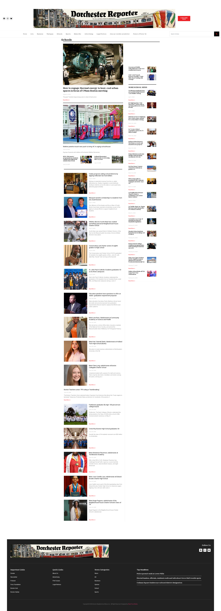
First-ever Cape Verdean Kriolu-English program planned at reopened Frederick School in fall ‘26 (136, 260)
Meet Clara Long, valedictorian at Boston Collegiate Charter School (102, 366)
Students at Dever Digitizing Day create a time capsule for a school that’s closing (136, 118)
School (97, 588)
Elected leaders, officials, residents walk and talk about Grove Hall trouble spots (169, 578)
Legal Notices (101, 34)
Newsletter (13, 577)
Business (40, 34)
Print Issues (56, 581)
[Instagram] (7, 18)
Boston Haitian (14, 592)
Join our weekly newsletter (120, 34)
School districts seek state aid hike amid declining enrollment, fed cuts (136, 155)
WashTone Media (133, 604)
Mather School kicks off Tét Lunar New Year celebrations (136, 273)
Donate (12, 573)
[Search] (216, 34)
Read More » (66, 100)
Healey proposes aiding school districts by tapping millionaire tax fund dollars (103, 175)
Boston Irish (14, 588)
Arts (31, 34)
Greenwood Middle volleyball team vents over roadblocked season (136, 68)
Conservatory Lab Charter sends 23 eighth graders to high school (103, 247)
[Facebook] (4, 18)
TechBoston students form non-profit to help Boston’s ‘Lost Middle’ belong (136, 92)
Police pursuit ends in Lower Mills (150, 574)
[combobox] (191, 34)
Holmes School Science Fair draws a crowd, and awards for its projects (135, 143)
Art (95, 577)
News (25, 34)
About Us (55, 573)
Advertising (89, 34)
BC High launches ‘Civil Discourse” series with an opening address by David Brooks (136, 105)
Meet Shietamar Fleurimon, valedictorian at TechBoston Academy (103, 454)
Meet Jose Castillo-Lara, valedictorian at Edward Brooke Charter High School (105, 477)
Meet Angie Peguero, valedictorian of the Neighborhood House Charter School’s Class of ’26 (105, 502)
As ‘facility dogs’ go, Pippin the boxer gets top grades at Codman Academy (136, 208)
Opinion (97, 584)
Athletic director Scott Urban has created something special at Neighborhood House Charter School (103, 223)
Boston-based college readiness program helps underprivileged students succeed (136, 246)
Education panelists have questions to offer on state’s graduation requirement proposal (105, 294)
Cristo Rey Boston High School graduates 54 (104, 429)
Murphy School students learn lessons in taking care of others (136, 233)
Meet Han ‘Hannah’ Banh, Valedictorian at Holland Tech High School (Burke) (105, 342)
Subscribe (77, 34)
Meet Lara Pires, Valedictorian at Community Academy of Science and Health (104, 318)
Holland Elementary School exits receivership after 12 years (102, 158)
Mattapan (50, 34)
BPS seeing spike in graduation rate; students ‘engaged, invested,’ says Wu (136, 181)
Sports (68, 34)
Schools (59, 34)
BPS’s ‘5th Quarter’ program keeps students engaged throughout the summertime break (70, 159)
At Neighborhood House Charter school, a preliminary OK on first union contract (135, 195)
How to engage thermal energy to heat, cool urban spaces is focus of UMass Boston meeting (90, 89)
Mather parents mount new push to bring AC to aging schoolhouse (86, 146)
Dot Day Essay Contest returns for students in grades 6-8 (135, 168)
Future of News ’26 (139, 34)
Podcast (13, 581)
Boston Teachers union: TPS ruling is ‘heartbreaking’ (81, 390)
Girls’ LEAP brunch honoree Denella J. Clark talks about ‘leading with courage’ (135, 77)
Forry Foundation (15, 584)
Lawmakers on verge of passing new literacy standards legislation (135, 220)
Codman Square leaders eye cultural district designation (159, 583)
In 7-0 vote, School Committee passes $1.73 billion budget (135, 130)
